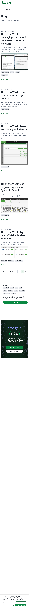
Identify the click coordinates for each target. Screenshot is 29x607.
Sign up (15, 302)
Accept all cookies (20, 605)
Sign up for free (14, 347)
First (4, 271)
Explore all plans (14, 351)
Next (4, 275)
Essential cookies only (8, 605)
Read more (5, 79)
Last (11, 275)
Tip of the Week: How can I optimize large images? (13, 95)
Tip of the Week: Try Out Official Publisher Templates (13, 235)
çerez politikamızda (21, 601)
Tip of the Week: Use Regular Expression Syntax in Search (12, 187)
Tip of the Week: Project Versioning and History (14, 128)
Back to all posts (6, 9)
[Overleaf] (6, 2)
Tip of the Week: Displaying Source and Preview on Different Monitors (13, 39)
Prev (11, 271)
